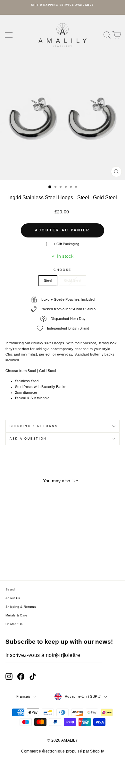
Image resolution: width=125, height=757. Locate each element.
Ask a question (28, 438)
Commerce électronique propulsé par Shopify (62, 751)
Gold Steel (72, 280)
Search (11, 589)
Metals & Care (16, 615)
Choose (62, 269)
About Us (12, 598)
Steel (48, 280)
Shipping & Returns (34, 426)
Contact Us (14, 624)
